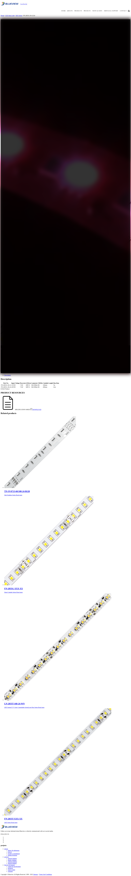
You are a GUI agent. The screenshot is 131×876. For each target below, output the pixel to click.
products (78, 11)
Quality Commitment (14, 853)
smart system (11, 870)
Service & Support (9, 865)
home (63, 11)
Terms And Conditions (45, 874)
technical (10, 868)
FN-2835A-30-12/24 (45, 372)
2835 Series (19, 15)
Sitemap (35, 874)
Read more (19, 495)
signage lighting (12, 858)
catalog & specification (14, 866)
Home (2, 15)
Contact (123, 11)
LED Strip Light (10, 15)
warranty (10, 871)
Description (7, 375)
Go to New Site (23, 4)
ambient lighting (12, 862)
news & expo (97, 11)
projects (87, 11)
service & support (111, 11)
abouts (70, 11)
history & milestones (13, 850)
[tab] (67, 375)
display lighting (12, 860)
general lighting (12, 863)
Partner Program (12, 855)
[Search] (128, 10)
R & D (10, 852)
